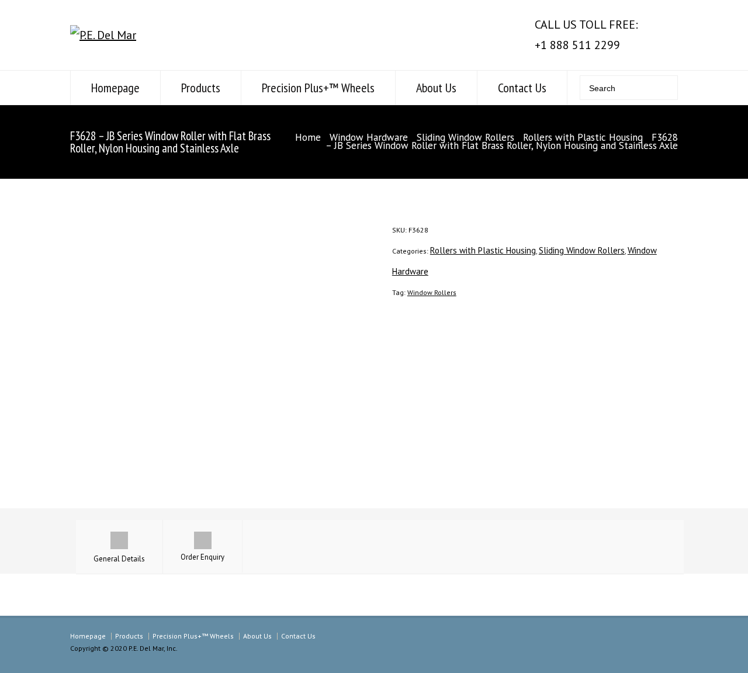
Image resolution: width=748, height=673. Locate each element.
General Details (119, 559)
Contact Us (522, 87)
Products (200, 87)
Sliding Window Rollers (465, 137)
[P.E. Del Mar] (103, 35)
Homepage (115, 87)
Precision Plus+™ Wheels (318, 87)
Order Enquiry (202, 557)
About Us (436, 87)
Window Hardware (369, 137)
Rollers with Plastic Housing (583, 137)
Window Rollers (431, 292)
